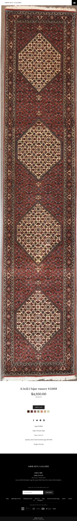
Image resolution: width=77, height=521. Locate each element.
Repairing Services (16, 498)
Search (63, 498)
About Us (37, 498)
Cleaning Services (27, 498)
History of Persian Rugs (53, 498)
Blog (43, 498)
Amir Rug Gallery (13, 3)
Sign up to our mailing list (38, 487)
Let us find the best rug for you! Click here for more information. (38, 480)
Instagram (40, 500)
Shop (7, 498)
